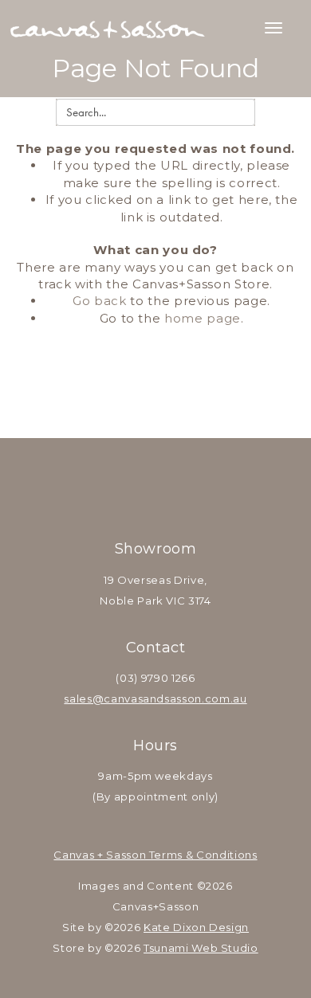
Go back (100, 300)
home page (202, 318)
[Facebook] (135, 487)
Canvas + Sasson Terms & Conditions (155, 854)
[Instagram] (176, 487)
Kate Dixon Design (196, 927)
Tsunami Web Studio (201, 947)
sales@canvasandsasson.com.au (155, 698)
